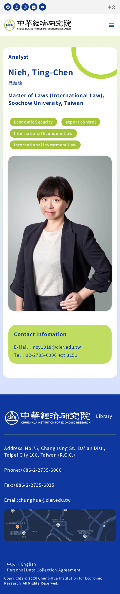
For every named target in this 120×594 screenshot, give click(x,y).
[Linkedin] (33, 7)
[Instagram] (16, 7)
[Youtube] (42, 7)
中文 (111, 7)
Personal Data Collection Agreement (44, 570)
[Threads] (25, 7)
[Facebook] (7, 7)
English (29, 564)
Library (104, 416)
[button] (111, 25)
